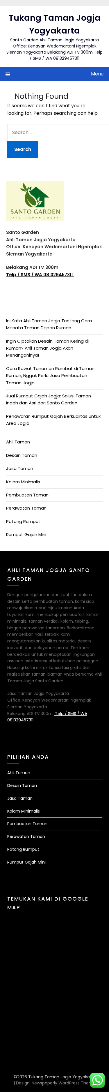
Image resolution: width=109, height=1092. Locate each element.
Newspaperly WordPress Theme (64, 1083)
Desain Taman (21, 455)
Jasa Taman (19, 468)
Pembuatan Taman (27, 495)
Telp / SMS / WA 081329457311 (40, 275)
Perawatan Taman (26, 508)
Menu (97, 74)
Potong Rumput (23, 521)
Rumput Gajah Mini (26, 534)
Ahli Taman (18, 442)
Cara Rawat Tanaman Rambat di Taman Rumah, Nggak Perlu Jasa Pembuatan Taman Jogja (50, 375)
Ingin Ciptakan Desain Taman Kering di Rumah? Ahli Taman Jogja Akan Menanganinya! (47, 348)
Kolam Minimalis (23, 482)
